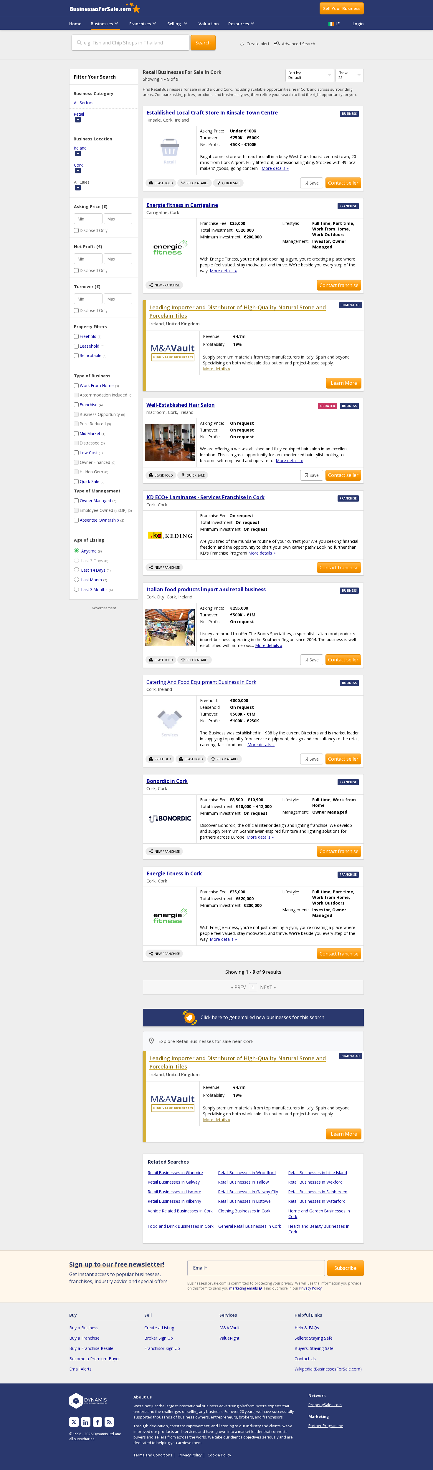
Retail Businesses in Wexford (315, 1182)
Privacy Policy (310, 1288)
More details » (275, 168)
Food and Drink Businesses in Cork (181, 1226)
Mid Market (90, 433)
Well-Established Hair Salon (180, 404)
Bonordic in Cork (167, 781)
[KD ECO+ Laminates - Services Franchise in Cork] (169, 535)
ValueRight (229, 1338)
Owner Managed (95, 500)
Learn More (344, 383)
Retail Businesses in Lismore (174, 1191)
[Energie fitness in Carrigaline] (169, 247)
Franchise (88, 404)
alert (258, 44)
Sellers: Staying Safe (314, 1338)
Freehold (88, 336)
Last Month (91, 580)
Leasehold (89, 346)
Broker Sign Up (158, 1338)
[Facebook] (97, 1422)
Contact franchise (339, 285)
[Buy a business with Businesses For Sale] (109, 8)
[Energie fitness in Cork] (169, 916)
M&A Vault (229, 1327)
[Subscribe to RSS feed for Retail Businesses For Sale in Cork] (109, 1422)
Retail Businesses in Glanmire (175, 1172)
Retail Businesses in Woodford (247, 1172)
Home (75, 23)
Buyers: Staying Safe (314, 1348)
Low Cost (88, 452)
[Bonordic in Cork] (169, 819)
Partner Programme (325, 1425)
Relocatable (90, 355)
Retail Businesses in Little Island (317, 1172)
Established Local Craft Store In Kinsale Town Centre (212, 112)
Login (358, 23)
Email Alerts (80, 1369)
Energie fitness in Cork (174, 873)
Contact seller (343, 183)
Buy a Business (83, 1327)
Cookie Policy (219, 1455)
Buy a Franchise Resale (91, 1348)
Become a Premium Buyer (94, 1358)
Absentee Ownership (99, 520)
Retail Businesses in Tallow (243, 1182)
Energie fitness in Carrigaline (182, 205)
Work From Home (97, 385)
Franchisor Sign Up (162, 1348)
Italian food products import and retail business (206, 589)
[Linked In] (85, 1422)
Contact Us (305, 1358)
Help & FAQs (307, 1327)
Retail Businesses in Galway (174, 1182)
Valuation (209, 23)
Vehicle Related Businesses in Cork (180, 1211)
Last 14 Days (93, 570)
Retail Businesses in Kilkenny (174, 1201)
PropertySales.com (325, 1404)
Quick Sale (89, 481)
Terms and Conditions (152, 1455)
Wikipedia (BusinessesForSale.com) (328, 1369)
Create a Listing (159, 1327)
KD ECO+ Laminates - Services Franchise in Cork (205, 497)
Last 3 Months (94, 589)
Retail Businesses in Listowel (245, 1201)
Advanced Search (294, 43)
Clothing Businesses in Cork (244, 1211)
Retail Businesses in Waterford (317, 1201)
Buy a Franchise (84, 1338)
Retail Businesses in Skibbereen (317, 1191)
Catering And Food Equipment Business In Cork (201, 681)
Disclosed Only (94, 230)
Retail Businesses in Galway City (248, 1191)
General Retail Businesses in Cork (249, 1226)
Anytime (89, 551)
